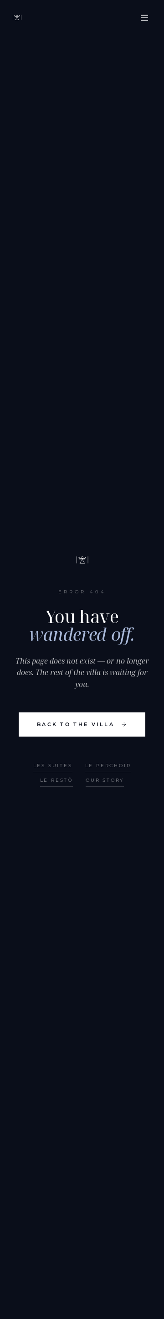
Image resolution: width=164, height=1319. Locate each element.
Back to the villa (75, 724)
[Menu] (144, 17)
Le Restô (56, 780)
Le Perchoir (108, 766)
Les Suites (52, 766)
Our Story (105, 780)
